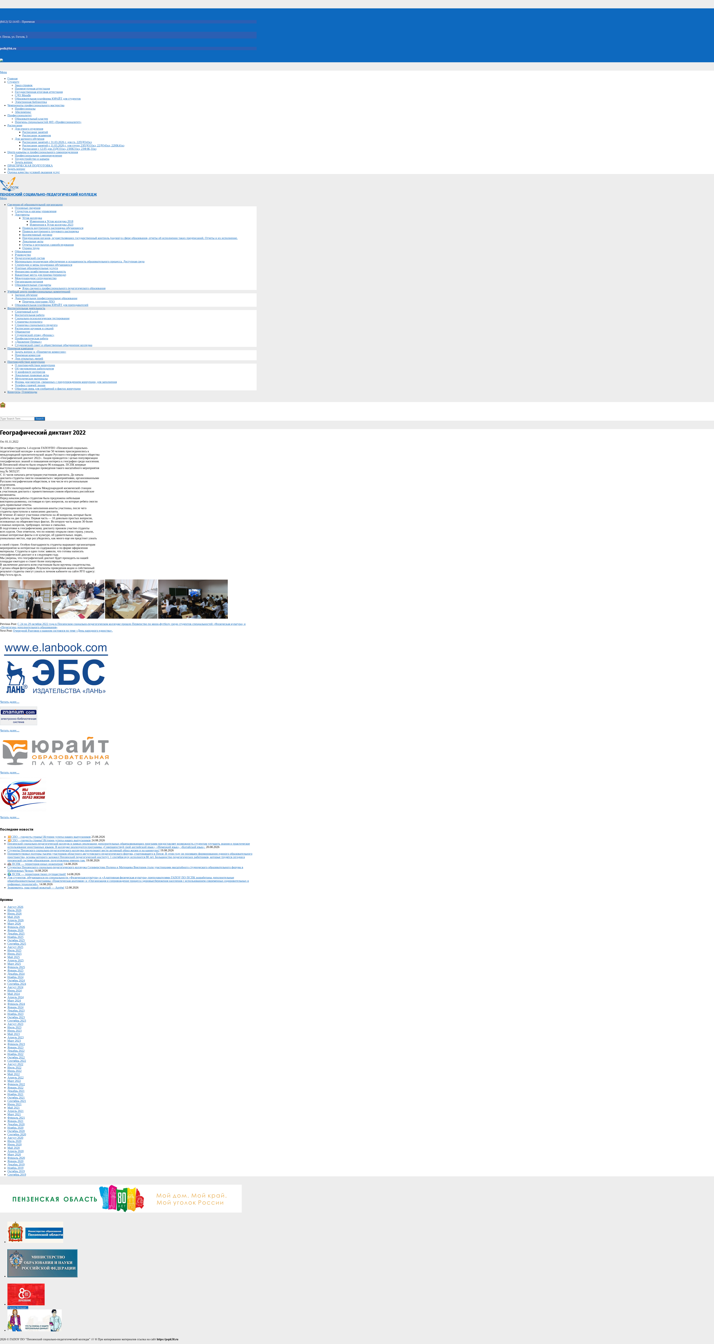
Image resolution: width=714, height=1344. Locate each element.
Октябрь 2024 (16, 980)
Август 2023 (15, 1024)
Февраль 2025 (16, 967)
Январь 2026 (15, 930)
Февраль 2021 (16, 1117)
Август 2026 (15, 906)
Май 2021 (13, 1107)
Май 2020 (13, 1147)
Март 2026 (14, 923)
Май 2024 (13, 993)
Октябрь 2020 (16, 1131)
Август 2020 (15, 1137)
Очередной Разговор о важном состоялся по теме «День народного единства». (63, 630)
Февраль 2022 (16, 1084)
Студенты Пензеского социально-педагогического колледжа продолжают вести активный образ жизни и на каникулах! (83, 850)
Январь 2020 (15, 1161)
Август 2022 (15, 1064)
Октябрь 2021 (16, 1097)
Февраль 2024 (16, 1003)
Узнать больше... (17, 1307)
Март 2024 (14, 1000)
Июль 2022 (14, 1067)
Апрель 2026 (15, 920)
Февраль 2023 (16, 1044)
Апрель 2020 (15, 1151)
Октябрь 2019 (16, 1171)
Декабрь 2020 (16, 1124)
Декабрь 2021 (16, 1090)
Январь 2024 (15, 1007)
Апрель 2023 (15, 1037)
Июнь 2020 (14, 1144)
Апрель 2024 (15, 997)
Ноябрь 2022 (15, 1054)
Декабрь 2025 (16, 933)
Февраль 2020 (16, 1157)
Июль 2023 (14, 1027)
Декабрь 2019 (16, 1164)
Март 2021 (14, 1114)
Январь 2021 (15, 1121)
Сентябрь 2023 (16, 1020)
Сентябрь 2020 (16, 1134)
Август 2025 (15, 947)
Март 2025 (14, 963)
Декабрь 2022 (16, 1050)
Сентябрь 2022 (16, 1060)
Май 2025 (13, 957)
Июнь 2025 (14, 953)
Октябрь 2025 (16, 940)
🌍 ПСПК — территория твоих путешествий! (36, 874)
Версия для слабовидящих (20, 60)
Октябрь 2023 (16, 1017)
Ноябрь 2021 (15, 1094)
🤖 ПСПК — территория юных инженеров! (35, 864)
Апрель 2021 (15, 1111)
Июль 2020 (14, 1141)
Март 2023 (14, 1040)
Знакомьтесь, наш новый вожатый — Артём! (35, 887)
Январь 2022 (15, 1087)
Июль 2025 (14, 950)
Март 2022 (14, 1080)
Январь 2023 (15, 1047)
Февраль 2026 (16, 927)
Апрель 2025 (15, 960)
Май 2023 (13, 1034)
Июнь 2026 (14, 913)
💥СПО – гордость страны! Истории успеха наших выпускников (49, 836)
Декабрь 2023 (16, 1010)
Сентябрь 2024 (16, 983)
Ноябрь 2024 (15, 977)
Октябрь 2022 (16, 1057)
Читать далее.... (9, 701)
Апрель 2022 (15, 1077)
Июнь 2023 (14, 1030)
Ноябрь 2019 (15, 1167)
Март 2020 (14, 1154)
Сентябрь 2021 (16, 1101)
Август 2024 (15, 987)
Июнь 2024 (14, 990)
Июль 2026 (14, 910)
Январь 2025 (15, 970)
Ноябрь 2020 (15, 1127)
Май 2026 (13, 916)
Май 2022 (13, 1074)
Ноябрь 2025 (15, 937)
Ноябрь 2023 (15, 1014)
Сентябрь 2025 (16, 943)
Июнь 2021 (14, 1104)
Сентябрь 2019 (16, 1174)
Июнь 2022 (14, 1070)
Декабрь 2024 (16, 973)
